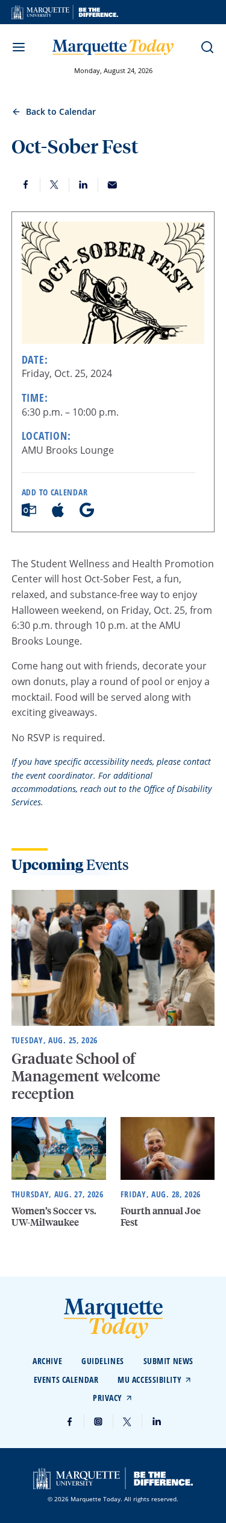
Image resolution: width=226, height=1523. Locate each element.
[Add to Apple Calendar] (58, 513)
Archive (47, 1361)
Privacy (107, 1397)
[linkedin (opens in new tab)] (156, 1421)
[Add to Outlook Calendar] (29, 513)
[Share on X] (54, 185)
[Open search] (207, 47)
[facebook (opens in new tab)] (69, 1421)
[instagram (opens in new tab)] (98, 1421)
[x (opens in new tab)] (127, 1421)
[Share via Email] (112, 185)
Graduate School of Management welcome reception (85, 1076)
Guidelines (102, 1361)
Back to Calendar (61, 111)
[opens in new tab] (64, 12)
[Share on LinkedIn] (83, 185)
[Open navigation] (19, 47)
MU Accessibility (149, 1379)
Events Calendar (66, 1379)
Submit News (168, 1361)
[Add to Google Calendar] (87, 513)
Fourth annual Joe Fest (161, 1216)
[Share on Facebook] (25, 185)
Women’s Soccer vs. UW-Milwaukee (53, 1216)
